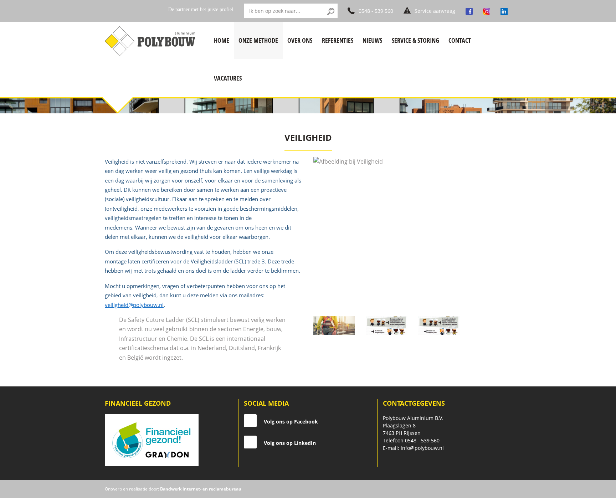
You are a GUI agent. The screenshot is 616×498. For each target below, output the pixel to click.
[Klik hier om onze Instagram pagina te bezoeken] (486, 10)
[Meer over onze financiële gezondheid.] (152, 439)
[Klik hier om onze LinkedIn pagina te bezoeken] (504, 10)
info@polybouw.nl (422, 448)
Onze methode (258, 40)
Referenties (337, 40)
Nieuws (372, 40)
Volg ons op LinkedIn (290, 443)
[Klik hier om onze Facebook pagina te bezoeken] (469, 10)
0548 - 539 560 (422, 440)
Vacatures (228, 78)
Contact (459, 40)
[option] (412, 231)
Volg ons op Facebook (291, 421)
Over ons (299, 40)
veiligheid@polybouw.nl (134, 304)
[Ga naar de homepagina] (152, 40)
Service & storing (415, 40)
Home (221, 40)
